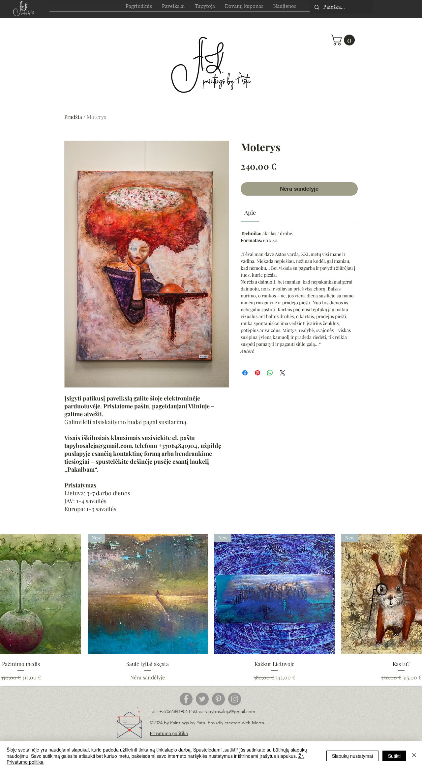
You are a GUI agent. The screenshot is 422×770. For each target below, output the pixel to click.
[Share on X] (282, 373)
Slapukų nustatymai (352, 756)
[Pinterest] (218, 699)
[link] (250, 212)
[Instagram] (234, 699)
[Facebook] (186, 699)
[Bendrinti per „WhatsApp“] (270, 373)
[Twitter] (202, 699)
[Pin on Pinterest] (257, 373)
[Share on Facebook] (245, 373)
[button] (344, 40)
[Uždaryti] (414, 756)
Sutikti (394, 756)
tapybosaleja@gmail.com (229, 711)
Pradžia (73, 116)
